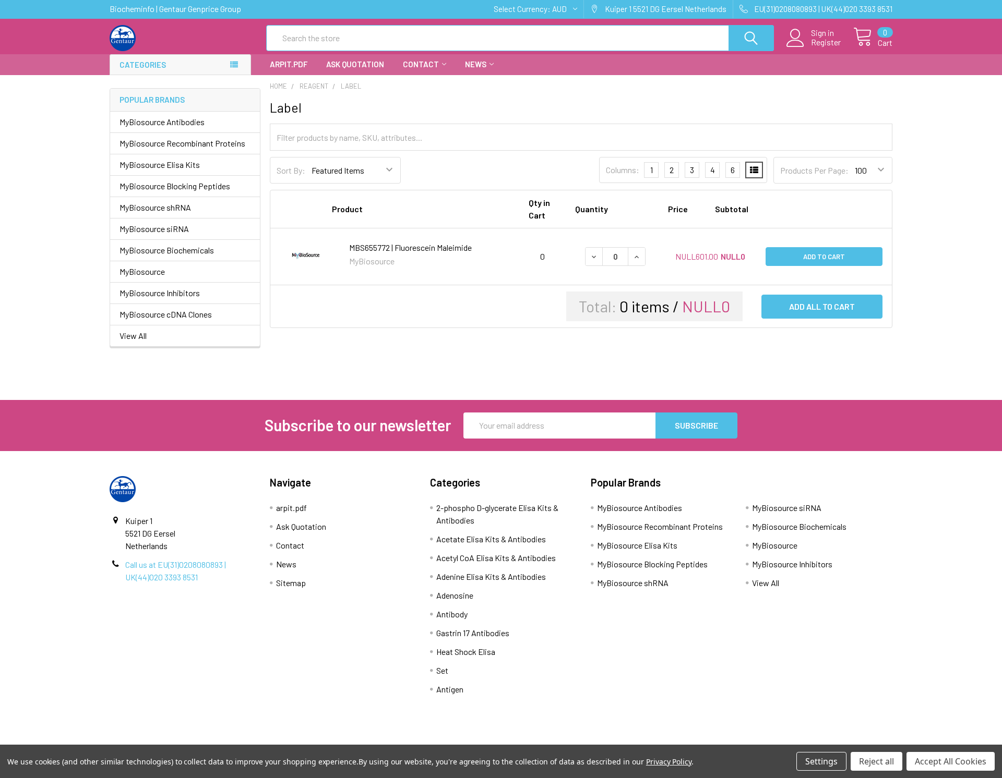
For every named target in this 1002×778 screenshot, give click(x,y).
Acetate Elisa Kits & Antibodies (491, 539)
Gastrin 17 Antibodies (472, 633)
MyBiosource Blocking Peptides (175, 186)
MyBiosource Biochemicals (167, 250)
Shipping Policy (403, 740)
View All (133, 336)
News (475, 64)
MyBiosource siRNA (154, 229)
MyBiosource (142, 271)
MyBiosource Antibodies (162, 122)
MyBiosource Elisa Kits (160, 164)
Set (442, 670)
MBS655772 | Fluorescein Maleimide (410, 247)
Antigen (449, 689)
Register (826, 42)
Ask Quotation (355, 64)
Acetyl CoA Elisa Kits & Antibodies (496, 558)
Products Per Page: (814, 170)
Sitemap (291, 583)
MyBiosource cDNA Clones (166, 314)
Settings (821, 761)
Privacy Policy (794, 740)
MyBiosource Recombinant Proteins (182, 143)
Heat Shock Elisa (465, 652)
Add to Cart (824, 256)
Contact (421, 64)
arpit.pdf (288, 64)
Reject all (876, 761)
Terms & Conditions (208, 740)
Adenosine (454, 595)
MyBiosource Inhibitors (160, 293)
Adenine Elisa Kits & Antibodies (491, 576)
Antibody (452, 614)
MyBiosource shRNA (155, 207)
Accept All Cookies (950, 761)
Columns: (622, 170)
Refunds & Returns (598, 740)
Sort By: (291, 170)
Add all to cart (822, 306)
